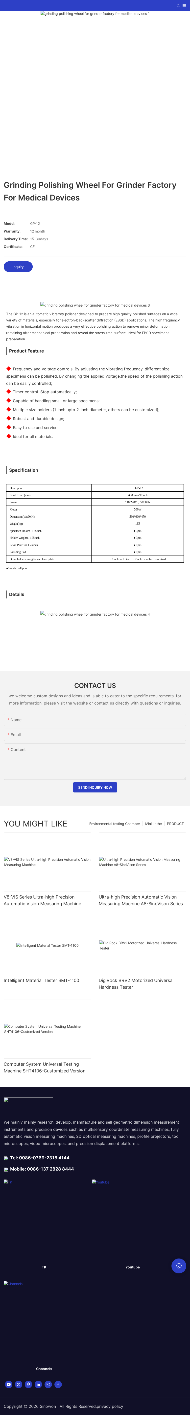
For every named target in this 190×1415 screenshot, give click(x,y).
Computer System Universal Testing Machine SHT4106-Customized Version (45, 1067)
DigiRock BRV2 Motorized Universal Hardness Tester (136, 984)
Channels (44, 1369)
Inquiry (18, 267)
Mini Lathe (153, 824)
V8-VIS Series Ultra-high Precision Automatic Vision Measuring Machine (42, 900)
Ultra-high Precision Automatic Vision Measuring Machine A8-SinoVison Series (141, 900)
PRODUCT (175, 824)
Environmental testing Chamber (114, 824)
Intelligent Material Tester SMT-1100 (41, 980)
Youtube (132, 1267)
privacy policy (110, 1406)
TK (44, 1267)
